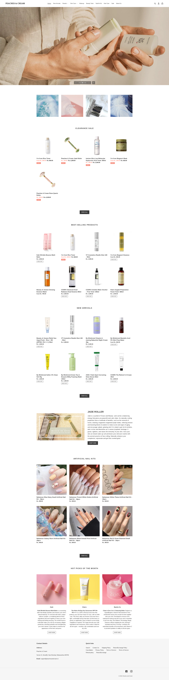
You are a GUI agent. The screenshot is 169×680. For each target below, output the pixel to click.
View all (84, 212)
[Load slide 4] (84, 82)
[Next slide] (89, 83)
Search (88, 647)
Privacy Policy (100, 650)
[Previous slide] (76, 83)
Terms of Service (111, 650)
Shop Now (92, 443)
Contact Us (96, 647)
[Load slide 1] (79, 82)
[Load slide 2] (81, 82)
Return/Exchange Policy (120, 647)
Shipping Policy (106, 647)
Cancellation (89, 650)
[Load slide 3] (82, 82)
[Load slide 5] (85, 82)
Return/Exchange (101, 652)
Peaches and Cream (127, 676)
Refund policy (90, 652)
